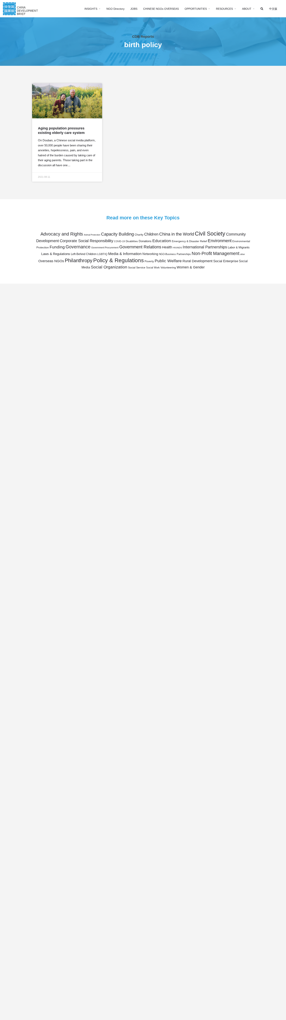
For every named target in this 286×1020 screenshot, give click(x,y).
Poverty (149, 261)
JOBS (133, 8)
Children (151, 234)
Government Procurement (104, 247)
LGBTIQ (102, 254)
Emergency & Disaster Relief (189, 241)
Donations (145, 241)
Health (167, 247)
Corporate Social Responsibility (86, 241)
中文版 (273, 8)
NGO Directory (115, 8)
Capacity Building (117, 234)
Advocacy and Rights (61, 234)
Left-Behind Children (84, 254)
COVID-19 (119, 241)
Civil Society (210, 233)
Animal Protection (92, 235)
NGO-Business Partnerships (175, 254)
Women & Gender (191, 267)
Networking (150, 254)
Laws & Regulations (55, 254)
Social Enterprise (225, 261)
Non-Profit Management (215, 253)
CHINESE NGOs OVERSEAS (161, 8)
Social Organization (109, 267)
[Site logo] (21, 8)
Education (161, 240)
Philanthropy (78, 260)
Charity (139, 234)
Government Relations (140, 246)
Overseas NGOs (51, 261)
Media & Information (125, 254)
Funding (57, 247)
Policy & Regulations (118, 260)
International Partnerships (205, 247)
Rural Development (197, 261)
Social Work (153, 267)
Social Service (136, 267)
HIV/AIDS (177, 247)
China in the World (176, 234)
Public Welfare (168, 261)
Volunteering (168, 267)
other (242, 254)
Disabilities (132, 241)
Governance (78, 246)
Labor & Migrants (239, 247)
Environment (220, 240)
